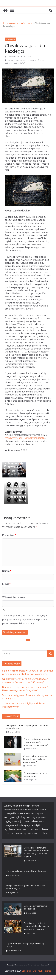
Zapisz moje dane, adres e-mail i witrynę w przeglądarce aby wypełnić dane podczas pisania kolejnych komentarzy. (24, 619)
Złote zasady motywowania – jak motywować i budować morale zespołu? (37, 742)
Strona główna (10, 23)
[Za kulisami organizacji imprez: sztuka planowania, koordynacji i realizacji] (12, 928)
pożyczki (17, 63)
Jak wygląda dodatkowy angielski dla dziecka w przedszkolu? (27, 727)
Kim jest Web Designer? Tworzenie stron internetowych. (25, 887)
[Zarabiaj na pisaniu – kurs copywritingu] (12, 776)
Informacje (26, 23)
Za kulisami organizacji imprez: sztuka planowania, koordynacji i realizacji (36, 926)
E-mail (6, 584)
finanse (41, 60)
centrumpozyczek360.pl (17, 60)
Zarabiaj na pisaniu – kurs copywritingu (35, 774)
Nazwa (6, 571)
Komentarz (9, 535)
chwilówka (32, 60)
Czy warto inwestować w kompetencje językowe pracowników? (35, 759)
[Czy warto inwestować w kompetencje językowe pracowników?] (12, 761)
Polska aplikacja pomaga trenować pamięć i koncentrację (16, 493)
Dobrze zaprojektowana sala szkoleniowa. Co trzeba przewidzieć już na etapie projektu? (36, 852)
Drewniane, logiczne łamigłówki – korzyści (26, 871)
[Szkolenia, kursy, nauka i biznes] (5, 10)
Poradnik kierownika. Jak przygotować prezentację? (14, 468)
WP (23, 63)
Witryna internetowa (13, 597)
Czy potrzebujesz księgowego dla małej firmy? (25, 945)
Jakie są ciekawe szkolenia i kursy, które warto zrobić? (28, 965)
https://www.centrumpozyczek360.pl (25, 438)
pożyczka (8, 63)
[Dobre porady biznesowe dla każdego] (12, 909)
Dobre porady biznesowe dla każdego (35, 907)
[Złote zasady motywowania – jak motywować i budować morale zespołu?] (12, 744)
